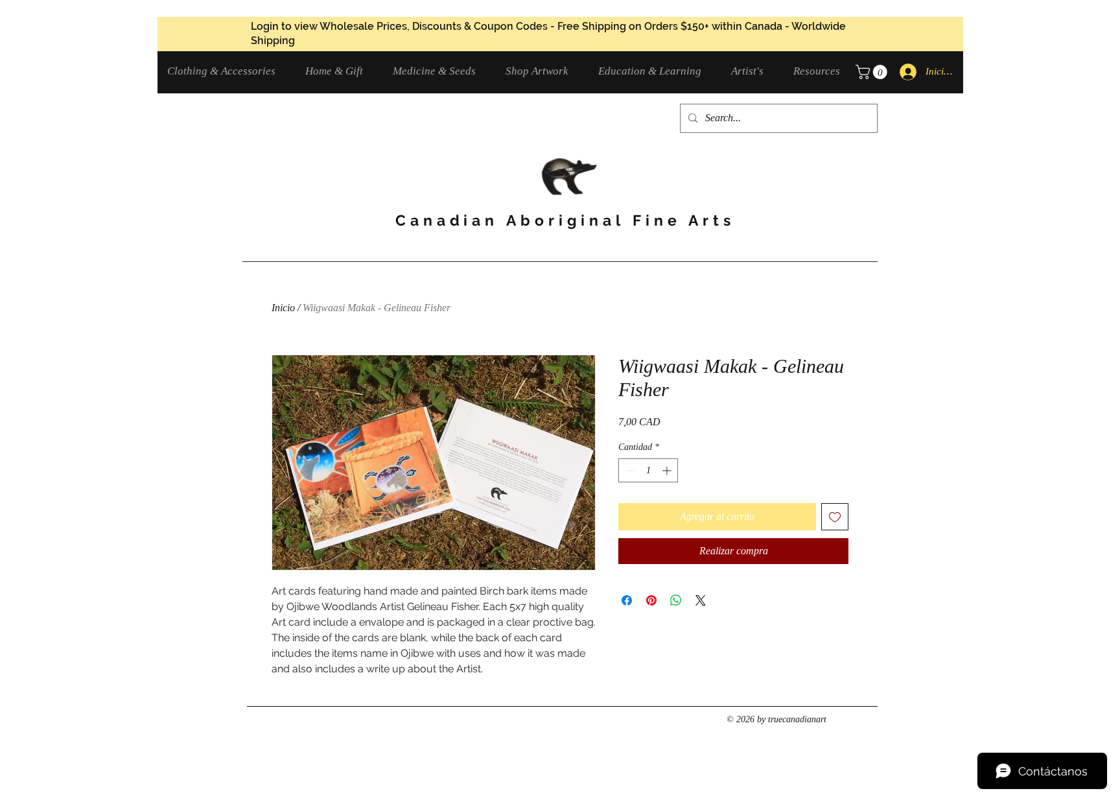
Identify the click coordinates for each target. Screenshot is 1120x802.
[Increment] (668, 470)
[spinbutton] (648, 470)
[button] (227, 71)
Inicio (283, 307)
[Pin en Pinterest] (651, 600)
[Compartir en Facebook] (627, 600)
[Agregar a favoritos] (834, 516)
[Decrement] (628, 470)
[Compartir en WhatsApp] (676, 600)
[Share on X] (700, 600)
